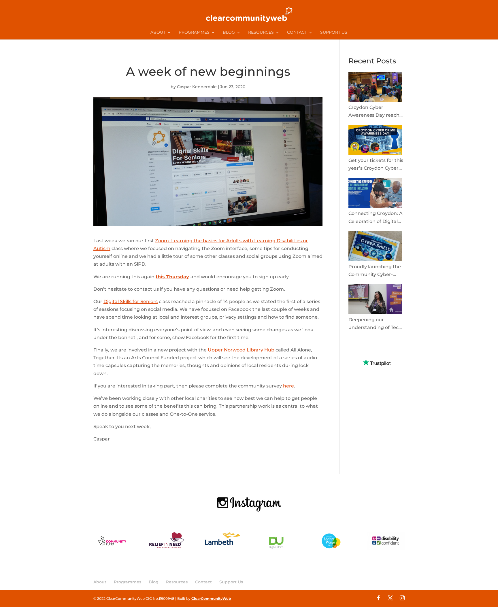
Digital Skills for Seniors (130, 301)
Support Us (333, 32)
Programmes (194, 32)
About (157, 32)
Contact (297, 32)
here (288, 386)
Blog (229, 32)
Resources (261, 32)
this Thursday (172, 276)
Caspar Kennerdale (197, 86)
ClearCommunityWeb (211, 598)
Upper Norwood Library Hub (241, 350)
